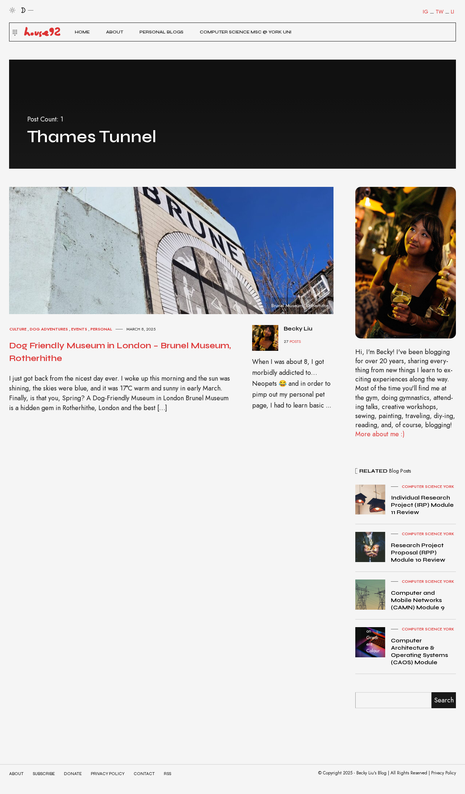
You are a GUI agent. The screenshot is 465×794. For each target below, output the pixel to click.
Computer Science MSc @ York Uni (245, 32)
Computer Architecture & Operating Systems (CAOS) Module (419, 651)
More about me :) (380, 434)
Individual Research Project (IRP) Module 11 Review (422, 505)
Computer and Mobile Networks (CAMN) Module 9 (418, 600)
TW (440, 11)
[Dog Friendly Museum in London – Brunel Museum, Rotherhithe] (178, 249)
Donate (73, 773)
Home (82, 32)
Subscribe (44, 773)
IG (425, 11)
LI (452, 11)
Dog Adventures (49, 329)
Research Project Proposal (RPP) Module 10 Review (418, 552)
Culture (18, 329)
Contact (144, 773)
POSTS (295, 341)
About (114, 32)
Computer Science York (428, 486)
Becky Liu (298, 328)
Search (444, 700)
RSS (167, 773)
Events (79, 329)
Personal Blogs (161, 32)
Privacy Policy (108, 773)
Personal (101, 329)
